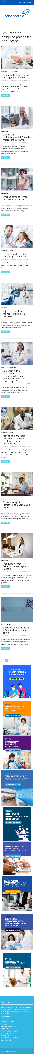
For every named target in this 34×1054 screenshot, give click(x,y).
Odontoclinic (6, 624)
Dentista (4, 193)
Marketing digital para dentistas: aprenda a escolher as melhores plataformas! (14, 439)
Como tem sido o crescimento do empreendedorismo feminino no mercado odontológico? (14, 376)
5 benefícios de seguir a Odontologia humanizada (15, 255)
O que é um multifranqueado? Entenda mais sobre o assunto (16, 137)
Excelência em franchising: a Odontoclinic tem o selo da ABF (16, 630)
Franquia (4, 131)
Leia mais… (5, 95)
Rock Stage (12, 1051)
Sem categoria (6, 1040)
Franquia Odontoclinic (14, 80)
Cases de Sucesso (7, 1022)
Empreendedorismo (8, 367)
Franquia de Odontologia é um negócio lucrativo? (16, 76)
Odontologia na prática (9, 1038)
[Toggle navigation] (4, 2)
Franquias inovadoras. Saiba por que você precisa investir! (16, 566)
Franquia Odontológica (10, 72)
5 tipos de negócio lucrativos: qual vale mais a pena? (16, 505)
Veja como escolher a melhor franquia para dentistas (14, 314)
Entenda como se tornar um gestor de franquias (15, 198)
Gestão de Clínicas (8, 251)
